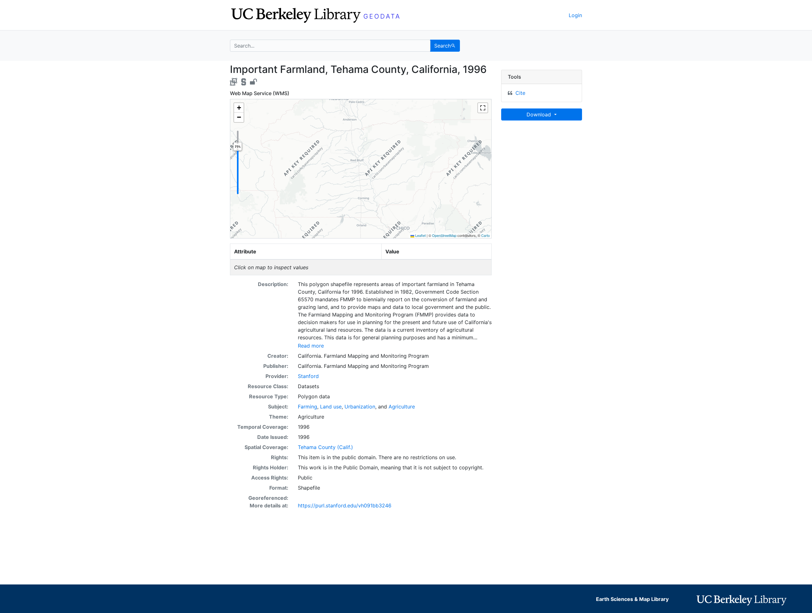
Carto (485, 235)
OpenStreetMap (444, 235)
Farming (307, 406)
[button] (239, 108)
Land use (331, 406)
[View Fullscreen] (483, 108)
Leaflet (420, 235)
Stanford (308, 376)
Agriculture (402, 406)
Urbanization (359, 406)
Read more (311, 345)
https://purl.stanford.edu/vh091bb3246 (344, 505)
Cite (520, 93)
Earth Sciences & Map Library (632, 599)
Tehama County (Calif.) (325, 447)
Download (540, 114)
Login (575, 15)
